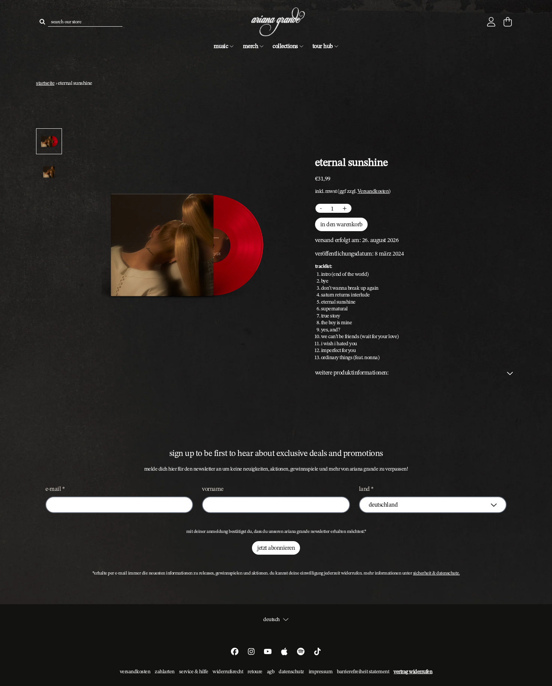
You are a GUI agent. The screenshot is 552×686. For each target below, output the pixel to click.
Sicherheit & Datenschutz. (436, 573)
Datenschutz (291, 671)
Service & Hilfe (193, 671)
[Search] (42, 22)
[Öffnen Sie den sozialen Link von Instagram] (251, 651)
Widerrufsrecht (228, 671)
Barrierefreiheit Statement (363, 671)
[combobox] (85, 22)
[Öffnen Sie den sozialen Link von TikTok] (317, 651)
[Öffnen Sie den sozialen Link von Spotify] (301, 651)
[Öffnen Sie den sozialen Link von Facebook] (234, 651)
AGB (270, 671)
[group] (49, 141)
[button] (415, 372)
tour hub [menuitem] (322, 46)
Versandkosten (373, 191)
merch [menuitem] (250, 46)
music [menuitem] (221, 46)
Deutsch (271, 619)
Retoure (254, 671)
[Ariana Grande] (276, 22)
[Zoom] (184, 244)
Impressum (321, 671)
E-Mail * (55, 488)
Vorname (212, 488)
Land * (366, 488)
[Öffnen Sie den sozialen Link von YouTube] (267, 651)
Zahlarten (165, 671)
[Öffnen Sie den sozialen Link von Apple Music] (284, 651)
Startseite (45, 83)
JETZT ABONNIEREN (276, 547)
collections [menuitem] (285, 46)
